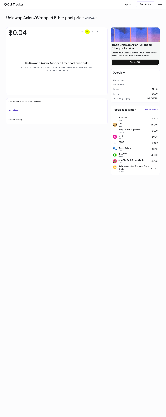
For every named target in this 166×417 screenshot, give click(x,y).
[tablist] (92, 32)
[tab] (82, 32)
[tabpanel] (17, 34)
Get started (135, 62)
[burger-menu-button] (160, 4)
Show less (13, 110)
